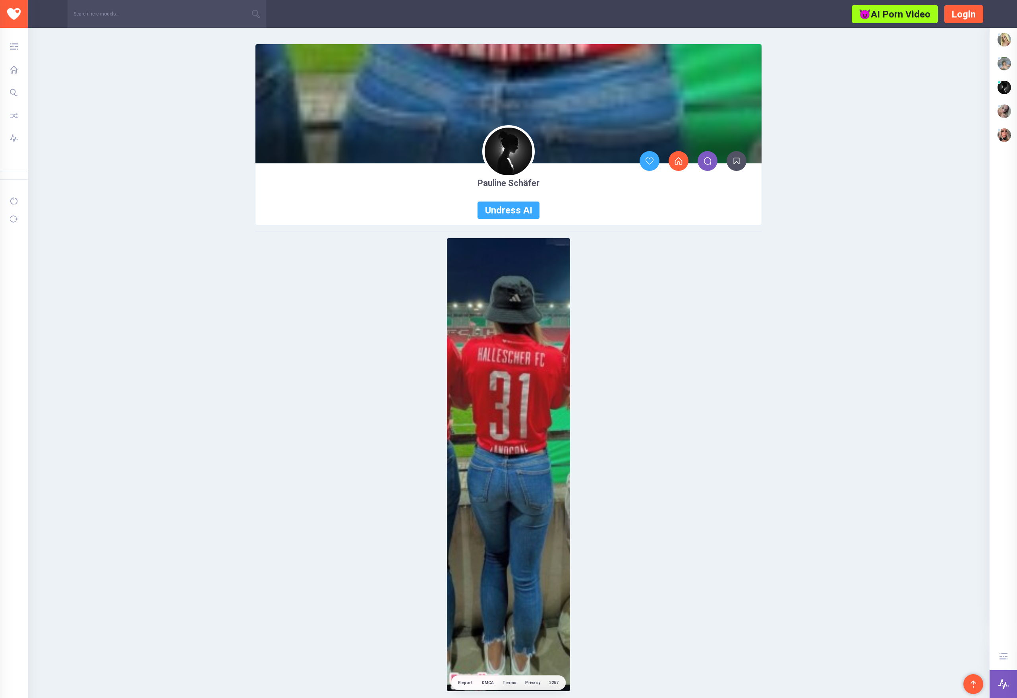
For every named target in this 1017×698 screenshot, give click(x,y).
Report (465, 683)
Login (963, 14)
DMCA (488, 683)
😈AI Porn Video (894, 14)
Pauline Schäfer (508, 183)
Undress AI (508, 210)
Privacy (532, 683)
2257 (554, 683)
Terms (509, 683)
